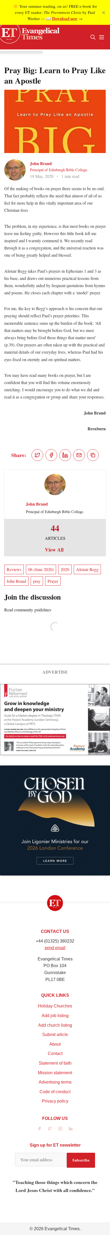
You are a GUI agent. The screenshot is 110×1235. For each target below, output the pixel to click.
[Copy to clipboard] (93, 455)
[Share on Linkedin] (65, 455)
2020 (65, 569)
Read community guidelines (27, 609)
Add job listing (55, 1015)
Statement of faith (55, 1063)
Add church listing (55, 1025)
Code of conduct (55, 1091)
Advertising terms (55, 1082)
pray (37, 581)
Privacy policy (55, 1101)
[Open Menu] (101, 37)
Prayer (53, 581)
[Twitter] (50, 1128)
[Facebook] (39, 1128)
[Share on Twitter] (37, 455)
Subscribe (80, 1160)
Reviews (14, 569)
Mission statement (55, 1072)
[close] (103, 12)
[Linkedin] (70, 1128)
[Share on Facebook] (51, 455)
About (55, 1044)
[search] (93, 37)
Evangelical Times (62, 1228)
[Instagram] (60, 1128)
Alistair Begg (87, 569)
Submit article (55, 1034)
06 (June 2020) (41, 569)
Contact (55, 1053)
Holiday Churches (55, 1006)
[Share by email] (79, 455)
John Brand (41, 163)
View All (54, 549)
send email (55, 947)
